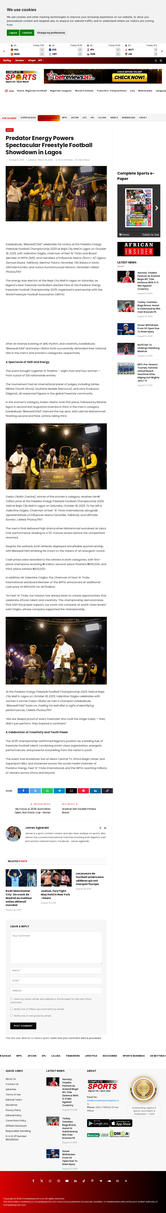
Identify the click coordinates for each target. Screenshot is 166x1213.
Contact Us (12, 1084)
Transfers (103, 90)
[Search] (160, 60)
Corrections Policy (16, 1120)
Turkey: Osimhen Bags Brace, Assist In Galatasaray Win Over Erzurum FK (148, 307)
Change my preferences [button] (51, 32)
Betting (7, 60)
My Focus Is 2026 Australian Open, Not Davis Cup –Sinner (33, 810)
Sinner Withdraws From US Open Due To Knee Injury (148, 328)
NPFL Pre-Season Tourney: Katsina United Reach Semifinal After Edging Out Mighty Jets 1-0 (148, 372)
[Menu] (9, 91)
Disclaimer (12, 1105)
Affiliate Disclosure (16, 1125)
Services (19, 60)
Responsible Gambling (18, 1131)
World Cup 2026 (49, 118)
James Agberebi (37, 827)
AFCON (75, 117)
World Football (84, 90)
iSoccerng (110, 1055)
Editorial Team (14, 1099)
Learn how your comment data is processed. (76, 1038)
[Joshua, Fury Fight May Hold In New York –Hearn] (56, 878)
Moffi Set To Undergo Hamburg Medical (148, 348)
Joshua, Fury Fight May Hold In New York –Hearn (55, 894)
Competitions (118, 90)
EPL (92, 117)
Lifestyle (91, 1055)
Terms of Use (13, 1094)
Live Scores (9, 118)
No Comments (66, 159)
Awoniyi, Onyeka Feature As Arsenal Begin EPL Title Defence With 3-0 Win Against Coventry (148, 281)
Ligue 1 (143, 117)
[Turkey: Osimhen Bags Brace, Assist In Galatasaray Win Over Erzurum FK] (126, 306)
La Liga (102, 117)
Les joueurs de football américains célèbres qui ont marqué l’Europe (90, 879)
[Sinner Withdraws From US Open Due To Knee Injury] (126, 329)
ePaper (32, 60)
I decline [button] (27, 32)
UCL (85, 117)
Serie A (114, 117)
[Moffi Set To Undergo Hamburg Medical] (126, 349)
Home (20, 90)
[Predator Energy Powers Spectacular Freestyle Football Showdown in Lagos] (56, 220)
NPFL (64, 117)
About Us (11, 1079)
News (9, 130)
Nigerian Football (36, 90)
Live (132, 90)
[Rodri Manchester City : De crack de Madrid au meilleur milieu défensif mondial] (21, 878)
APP (40, 60)
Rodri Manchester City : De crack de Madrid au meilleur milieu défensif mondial (19, 898)
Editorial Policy (14, 1115)
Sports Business (134, 1055)
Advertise (11, 1089)
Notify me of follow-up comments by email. (39, 1009)
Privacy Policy (13, 1110)
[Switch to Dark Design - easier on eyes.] (156, 60)
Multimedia (145, 90)
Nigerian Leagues (61, 90)
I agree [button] (13, 32)
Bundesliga (128, 117)
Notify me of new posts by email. (32, 1015)
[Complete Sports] (21, 76)
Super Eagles (28, 117)
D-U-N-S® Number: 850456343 (16, 1138)
